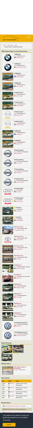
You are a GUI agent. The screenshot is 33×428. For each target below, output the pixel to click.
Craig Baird (19, 134)
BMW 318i (18, 265)
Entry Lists (10, 45)
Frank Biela (19, 211)
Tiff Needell (19, 153)
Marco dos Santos (20, 316)
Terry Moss (18, 191)
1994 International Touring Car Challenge (15, 406)
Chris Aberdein (19, 220)
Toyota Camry (19, 226)
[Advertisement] (16, 17)
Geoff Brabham (19, 57)
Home (4, 45)
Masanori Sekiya (20, 230)
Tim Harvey (19, 172)
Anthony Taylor (19, 239)
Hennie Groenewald (21, 335)
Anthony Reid (19, 115)
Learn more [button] (6, 420)
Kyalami (12, 383)
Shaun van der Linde (21, 67)
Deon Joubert (19, 86)
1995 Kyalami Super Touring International (15, 409)
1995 (15, 45)
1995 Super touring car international (20, 367)
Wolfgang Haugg (20, 287)
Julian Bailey (19, 249)
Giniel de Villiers (20, 182)
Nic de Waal (19, 163)
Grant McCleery (20, 124)
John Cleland (19, 96)
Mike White (18, 259)
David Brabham (20, 76)
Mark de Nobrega (20, 268)
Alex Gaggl (18, 297)
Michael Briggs (19, 105)
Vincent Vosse (19, 201)
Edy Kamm (18, 326)
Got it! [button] (9, 424)
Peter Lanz (18, 278)
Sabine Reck (19, 144)
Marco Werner (19, 306)
